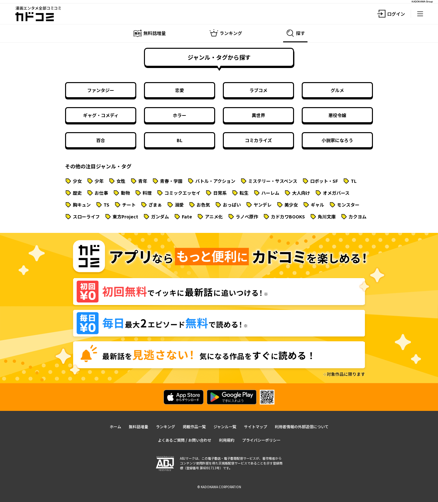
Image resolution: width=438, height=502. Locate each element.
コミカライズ (258, 140)
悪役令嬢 (337, 115)
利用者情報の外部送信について (302, 426)
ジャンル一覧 (225, 426)
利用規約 (226, 440)
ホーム (115, 426)
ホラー (179, 115)
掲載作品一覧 (194, 426)
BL (179, 140)
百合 (100, 140)
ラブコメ (258, 90)
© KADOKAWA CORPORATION (219, 486)
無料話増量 (138, 426)
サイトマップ (255, 426)
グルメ (337, 90)
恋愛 (179, 90)
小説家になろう (337, 140)
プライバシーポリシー (261, 440)
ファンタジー (100, 90)
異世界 (258, 115)
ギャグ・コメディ (101, 115)
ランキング (165, 426)
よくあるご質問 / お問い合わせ (184, 440)
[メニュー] (420, 13)
